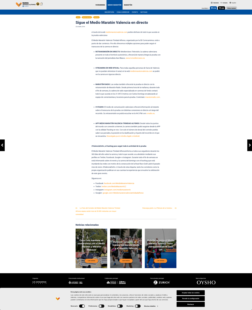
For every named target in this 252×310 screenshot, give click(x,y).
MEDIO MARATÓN (114, 5)
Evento (135, 12)
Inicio (78, 17)
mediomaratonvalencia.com (141, 71)
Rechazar (190, 304)
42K (222, 8)
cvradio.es (150, 113)
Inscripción (109, 12)
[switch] (101, 306)
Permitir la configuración (190, 298)
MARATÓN (128, 5)
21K (214, 8)
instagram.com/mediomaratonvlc (117, 190)
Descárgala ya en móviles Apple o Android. (123, 136)
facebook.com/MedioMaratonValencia (119, 183)
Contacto (224, 3)
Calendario (216, 3)
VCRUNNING (100, 5)
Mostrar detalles (150, 306)
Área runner (231, 8)
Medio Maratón (87, 17)
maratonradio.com (152, 97)
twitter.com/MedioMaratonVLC (114, 186)
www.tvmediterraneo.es (135, 58)
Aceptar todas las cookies (191, 293)
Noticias (143, 12)
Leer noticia (91, 260)
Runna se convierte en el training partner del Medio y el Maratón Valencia (126, 245)
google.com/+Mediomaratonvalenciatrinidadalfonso (123, 193)
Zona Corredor (123, 12)
